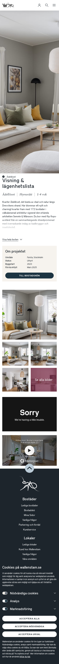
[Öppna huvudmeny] (54, 5)
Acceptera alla (29, 618)
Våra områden (29, 558)
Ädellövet (11, 176)
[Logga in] (39, 5)
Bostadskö (29, 510)
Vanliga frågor (29, 519)
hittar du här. (25, 656)
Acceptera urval (29, 634)
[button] (29, 315)
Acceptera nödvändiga (29, 626)
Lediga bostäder (29, 505)
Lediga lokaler (29, 544)
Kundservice (29, 529)
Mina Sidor (29, 515)
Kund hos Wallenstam (29, 549)
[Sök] (46, 5)
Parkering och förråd (29, 524)
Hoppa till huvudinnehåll (17, 6)
